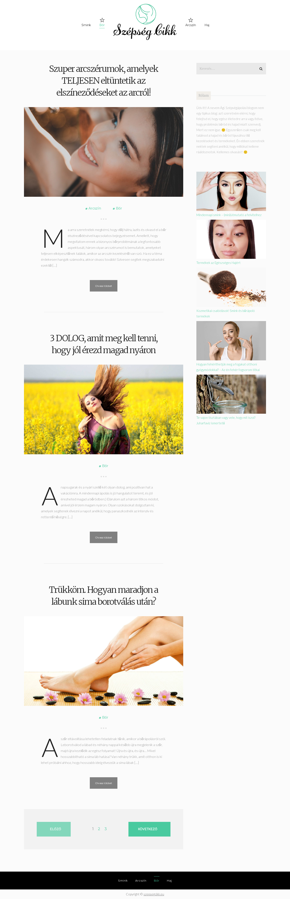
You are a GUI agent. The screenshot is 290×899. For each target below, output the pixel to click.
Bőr (102, 25)
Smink (86, 25)
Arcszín (190, 25)
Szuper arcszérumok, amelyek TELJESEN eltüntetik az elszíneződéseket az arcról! (103, 81)
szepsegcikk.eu (154, 894)
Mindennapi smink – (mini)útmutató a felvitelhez (229, 215)
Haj (206, 25)
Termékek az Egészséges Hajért (218, 263)
